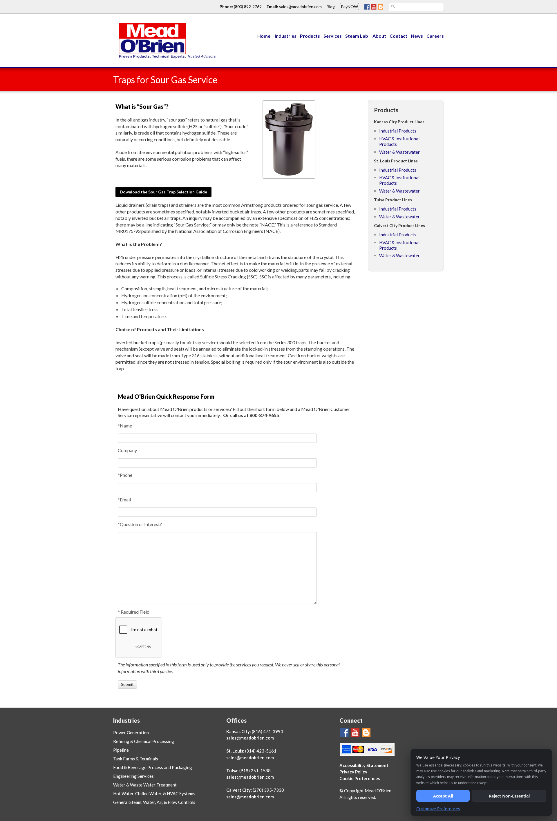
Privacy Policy (353, 771)
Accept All (443, 796)
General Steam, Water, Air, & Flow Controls (154, 802)
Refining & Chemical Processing (143, 741)
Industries (285, 36)
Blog (331, 6)
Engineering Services (133, 776)
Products (310, 36)
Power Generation (131, 732)
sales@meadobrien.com (300, 6)
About (379, 36)
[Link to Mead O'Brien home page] (165, 39)
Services (332, 36)
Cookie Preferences (359, 778)
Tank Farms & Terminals (135, 758)
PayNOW (349, 6)
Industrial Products (397, 130)
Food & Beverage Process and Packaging (152, 767)
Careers (435, 36)
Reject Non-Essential (509, 796)
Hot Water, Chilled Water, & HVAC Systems (154, 793)
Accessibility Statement (363, 765)
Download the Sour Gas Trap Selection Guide (163, 191)
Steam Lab (357, 36)
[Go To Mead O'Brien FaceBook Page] (367, 6)
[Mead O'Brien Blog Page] (381, 6)
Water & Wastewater (399, 152)
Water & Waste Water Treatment (145, 784)
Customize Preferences (438, 808)
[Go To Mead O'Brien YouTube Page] (374, 6)
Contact (398, 36)
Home (263, 36)
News (417, 36)
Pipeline (121, 750)
